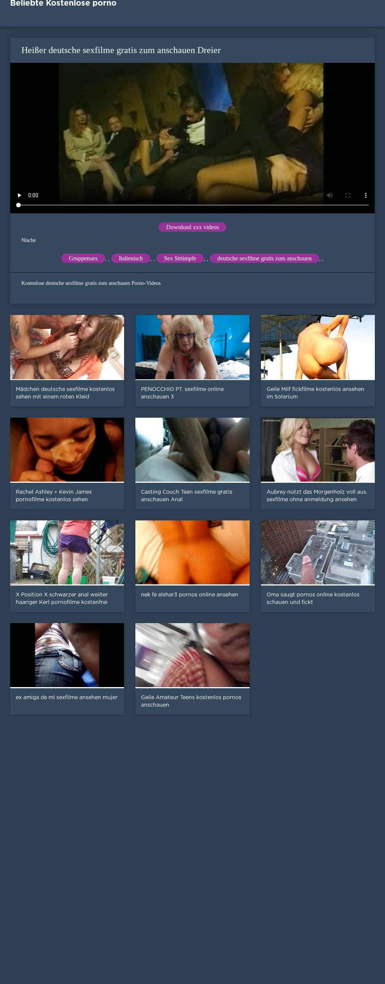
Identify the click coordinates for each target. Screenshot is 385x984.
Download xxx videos (192, 227)
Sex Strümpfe (180, 258)
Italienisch (131, 258)
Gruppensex (83, 258)
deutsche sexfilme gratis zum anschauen (264, 258)
